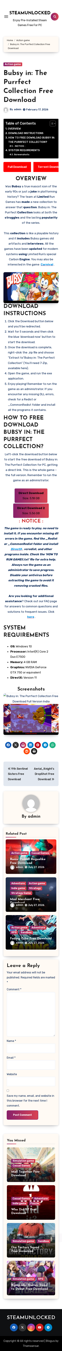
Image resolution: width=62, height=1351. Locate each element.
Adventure (18, 883)
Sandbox (26, 932)
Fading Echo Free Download (31, 938)
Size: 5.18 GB (31, 495)
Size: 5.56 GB (31, 510)
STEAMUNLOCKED (29, 13)
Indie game (18, 888)
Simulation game (23, 1160)
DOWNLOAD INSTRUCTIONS (25, 133)
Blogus (50, 1341)
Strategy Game (21, 893)
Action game (13, 64)
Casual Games (40, 853)
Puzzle (34, 1203)
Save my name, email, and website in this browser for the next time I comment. (30, 1100)
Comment (14, 989)
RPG (14, 932)
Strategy (35, 888)
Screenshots (21, 154)
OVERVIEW (14, 128)
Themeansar (31, 1346)
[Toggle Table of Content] (51, 123)
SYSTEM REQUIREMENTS (24, 150)
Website (12, 1074)
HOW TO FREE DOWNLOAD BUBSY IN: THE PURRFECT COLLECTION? (31, 140)
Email (11, 1057)
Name (11, 1041)
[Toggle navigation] (6, 16)
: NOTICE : (19, 146)
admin (17, 109)
